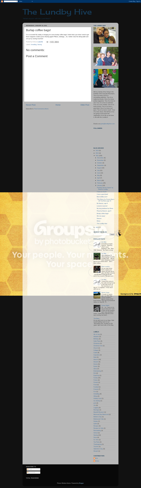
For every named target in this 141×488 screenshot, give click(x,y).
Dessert (96, 362)
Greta (97, 461)
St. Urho (96, 439)
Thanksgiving (98, 444)
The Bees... (97, 318)
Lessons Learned (102, 206)
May (98, 175)
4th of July (97, 334)
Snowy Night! (105, 305)
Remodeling (97, 430)
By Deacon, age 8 (102, 203)
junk (95, 403)
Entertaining (97, 371)
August (99, 168)
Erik (95, 373)
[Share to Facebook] (56, 42)
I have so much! (101, 192)
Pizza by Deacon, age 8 (104, 211)
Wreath (96, 451)
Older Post (84, 105)
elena (95, 368)
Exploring (96, 375)
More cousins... (106, 266)
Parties (96, 421)
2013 (97, 150)
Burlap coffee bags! (103, 213)
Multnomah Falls (99, 419)
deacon (96, 359)
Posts (30, 469)
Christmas (97, 343)
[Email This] (51, 42)
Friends (96, 389)
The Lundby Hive (57, 11)
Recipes (96, 426)
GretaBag (34, 44)
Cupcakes (97, 355)
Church (96, 348)
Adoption (96, 336)
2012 (97, 153)
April (98, 178)
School (96, 433)
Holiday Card (97, 398)
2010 (97, 227)
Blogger (81, 483)
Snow (95, 437)
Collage (96, 350)
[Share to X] (54, 42)
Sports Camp (105, 292)
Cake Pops (97, 341)
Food (95, 384)
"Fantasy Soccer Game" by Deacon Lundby (105, 188)
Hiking (95, 396)
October (99, 163)
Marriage (96, 410)
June (99, 173)
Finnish (96, 382)
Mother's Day (98, 416)
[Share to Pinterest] (58, 42)
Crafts (95, 352)
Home (58, 105)
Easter (95, 366)
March (99, 180)
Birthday (96, 339)
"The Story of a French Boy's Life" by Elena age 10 (105, 200)
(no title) (103, 242)
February (100, 183)
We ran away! (101, 216)
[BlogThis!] (52, 42)
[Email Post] (47, 42)
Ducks (95, 364)
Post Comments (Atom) (41, 109)
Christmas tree (98, 345)
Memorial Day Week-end (101, 414)
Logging (96, 407)
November (100, 160)
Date (95, 357)
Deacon (99, 218)
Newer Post (30, 105)
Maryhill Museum (99, 412)
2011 (97, 155)
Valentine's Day (98, 449)
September (100, 165)
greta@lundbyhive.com (108, 123)
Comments (31, 472)
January (99, 185)
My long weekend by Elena (105, 208)
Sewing (39, 44)
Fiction (96, 380)
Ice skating (97, 400)
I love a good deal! (102, 194)
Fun (95, 391)
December (100, 158)
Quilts (95, 423)
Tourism (96, 446)
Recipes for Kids (98, 428)
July (98, 170)
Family (96, 377)
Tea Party (96, 442)
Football (96, 387)
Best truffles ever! (102, 196)
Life (95, 405)
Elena (98, 221)
